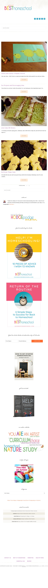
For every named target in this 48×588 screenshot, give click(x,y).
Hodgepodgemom (14, 510)
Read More (24, 79)
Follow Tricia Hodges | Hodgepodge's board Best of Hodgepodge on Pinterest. (24, 500)
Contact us (7, 557)
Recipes (29, 561)
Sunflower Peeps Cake (8, 172)
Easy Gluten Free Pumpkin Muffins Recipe (27, 521)
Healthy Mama (40, 557)
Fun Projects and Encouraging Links (12, 85)
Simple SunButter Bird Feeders (28, 518)
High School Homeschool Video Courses (28, 510)
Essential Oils (21, 561)
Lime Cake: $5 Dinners (8, 128)
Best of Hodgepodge (19, 557)
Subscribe (37, 341)
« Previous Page (22, 185)
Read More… (12, 204)
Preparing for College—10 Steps (27, 516)
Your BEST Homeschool (18, 7)
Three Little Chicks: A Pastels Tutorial (13, 73)
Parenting (31, 557)
